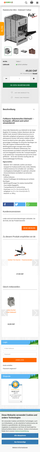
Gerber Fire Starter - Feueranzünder (20, 260)
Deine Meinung (29, 228)
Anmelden (20, 360)
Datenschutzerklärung (22, 431)
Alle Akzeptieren (20, 435)
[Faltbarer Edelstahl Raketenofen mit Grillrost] (20, 29)
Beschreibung (9, 109)
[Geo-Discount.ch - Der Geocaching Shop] (7, 4)
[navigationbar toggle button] (37, 3)
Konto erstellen (7, 365)
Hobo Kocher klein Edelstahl (11, 311)
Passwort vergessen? (9, 368)
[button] (6, 78)
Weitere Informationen (20, 447)
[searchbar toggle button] (26, 3)
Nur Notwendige (20, 442)
